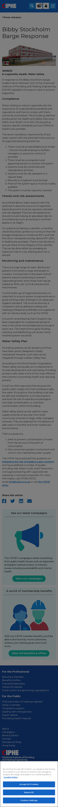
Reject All (29, 792)
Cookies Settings (29, 800)
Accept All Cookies (29, 784)
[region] (29, 784)
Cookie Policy (11, 777)
